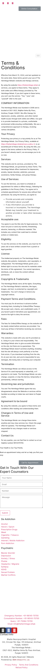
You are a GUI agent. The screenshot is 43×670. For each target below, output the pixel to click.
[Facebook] (8, 630)
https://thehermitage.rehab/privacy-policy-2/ (18, 144)
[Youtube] (14, 630)
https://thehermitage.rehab (28, 85)
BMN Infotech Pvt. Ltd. (21, 660)
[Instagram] (3, 630)
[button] (30, 8)
